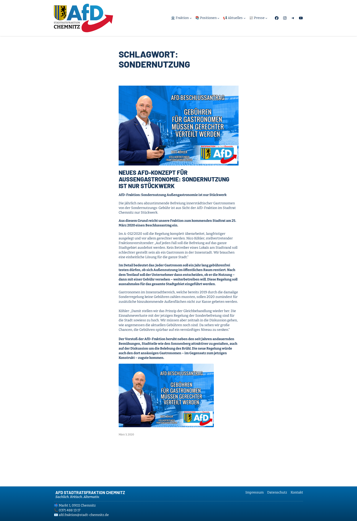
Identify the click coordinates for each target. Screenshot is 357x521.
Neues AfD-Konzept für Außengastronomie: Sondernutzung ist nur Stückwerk (174, 179)
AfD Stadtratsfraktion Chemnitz (90, 492)
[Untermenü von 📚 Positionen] (218, 18)
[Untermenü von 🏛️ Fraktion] (191, 18)
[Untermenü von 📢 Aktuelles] (245, 18)
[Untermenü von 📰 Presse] (266, 18)
